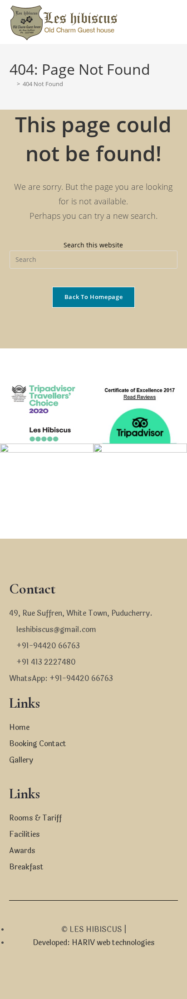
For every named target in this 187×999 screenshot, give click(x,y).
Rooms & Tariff (35, 818)
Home (19, 727)
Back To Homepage (93, 297)
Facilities (24, 834)
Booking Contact (37, 743)
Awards (22, 850)
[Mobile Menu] (174, 22)
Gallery (21, 760)
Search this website (93, 245)
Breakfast (26, 867)
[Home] (12, 84)
